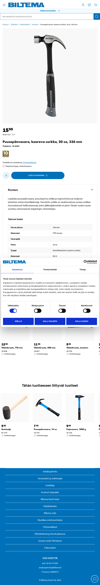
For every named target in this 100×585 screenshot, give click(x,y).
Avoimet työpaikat (50, 492)
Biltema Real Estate (50, 499)
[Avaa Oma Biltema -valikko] (83, 5)
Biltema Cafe (50, 513)
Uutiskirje (50, 485)
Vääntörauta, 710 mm (12, 347)
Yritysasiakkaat (50, 526)
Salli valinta (50, 321)
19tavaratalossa (29, 162)
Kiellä (18, 321)
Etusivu (5, 24)
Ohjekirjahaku (50, 506)
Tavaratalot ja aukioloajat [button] (50, 478)
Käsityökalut (25, 24)
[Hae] (96, 16)
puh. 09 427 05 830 (50, 563)
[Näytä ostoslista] (89, 5)
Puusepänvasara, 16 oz (45, 429)
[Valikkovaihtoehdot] (4, 5)
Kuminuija (6, 429)
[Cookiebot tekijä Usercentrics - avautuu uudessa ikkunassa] (85, 262)
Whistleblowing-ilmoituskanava (50, 533)
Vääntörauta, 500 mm (44, 347)
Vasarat (35, 24)
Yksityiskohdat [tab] (50, 269)
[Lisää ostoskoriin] (6, 175)
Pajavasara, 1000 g (76, 429)
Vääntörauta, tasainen (77, 347)
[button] (50, 10)
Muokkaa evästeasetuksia (50, 519)
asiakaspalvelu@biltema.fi (50, 567)
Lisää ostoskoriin (36, 175)
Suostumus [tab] (17, 269)
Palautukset (50, 547)
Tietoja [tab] (83, 269)
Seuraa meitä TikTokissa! (50, 540)
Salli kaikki (81, 321)
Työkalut (14, 24)
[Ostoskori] (95, 5)
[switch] (37, 311)
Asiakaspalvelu (50, 471)
